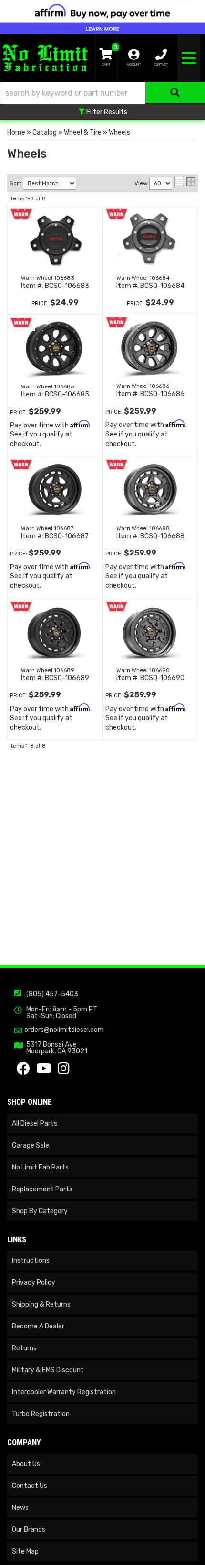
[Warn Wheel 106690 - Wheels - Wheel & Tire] (150, 632)
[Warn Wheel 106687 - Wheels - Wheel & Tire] (55, 490)
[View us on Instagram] (64, 1071)
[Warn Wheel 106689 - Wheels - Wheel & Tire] (55, 632)
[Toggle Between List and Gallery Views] (184, 181)
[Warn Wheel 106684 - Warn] (116, 213)
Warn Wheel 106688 (143, 528)
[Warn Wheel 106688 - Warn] (116, 464)
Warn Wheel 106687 (47, 528)
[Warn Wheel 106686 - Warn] (116, 321)
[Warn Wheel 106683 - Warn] (21, 213)
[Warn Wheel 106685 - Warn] (21, 322)
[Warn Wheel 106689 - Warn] (21, 606)
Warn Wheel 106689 (47, 670)
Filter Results (106, 112)
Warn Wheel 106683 (47, 278)
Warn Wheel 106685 (47, 386)
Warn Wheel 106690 (143, 670)
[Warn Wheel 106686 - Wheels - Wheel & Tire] (150, 347)
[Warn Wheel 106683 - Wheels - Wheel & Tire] (55, 239)
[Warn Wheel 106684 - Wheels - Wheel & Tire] (150, 239)
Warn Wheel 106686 (142, 386)
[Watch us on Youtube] (43, 1071)
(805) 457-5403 (52, 994)
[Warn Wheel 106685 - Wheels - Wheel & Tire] (55, 348)
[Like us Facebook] (23, 1071)
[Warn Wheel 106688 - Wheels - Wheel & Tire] (150, 490)
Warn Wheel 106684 (143, 278)
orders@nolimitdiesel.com (64, 1030)
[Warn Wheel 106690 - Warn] (116, 606)
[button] (102, 93)
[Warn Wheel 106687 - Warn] (21, 464)
